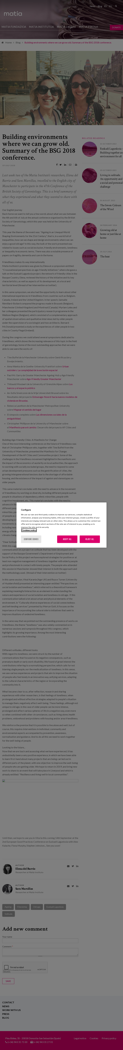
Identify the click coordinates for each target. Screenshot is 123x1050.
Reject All (90, 539)
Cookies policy (29, 530)
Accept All (67, 539)
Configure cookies (31, 539)
